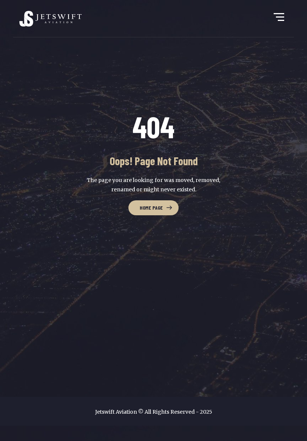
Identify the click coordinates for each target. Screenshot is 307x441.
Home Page (151, 207)
